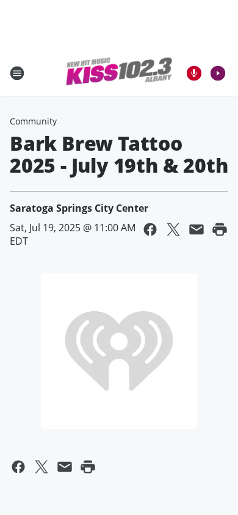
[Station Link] (119, 73)
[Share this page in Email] (196, 229)
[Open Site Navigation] (17, 73)
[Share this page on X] (173, 229)
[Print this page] (219, 229)
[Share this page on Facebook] (150, 229)
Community (33, 121)
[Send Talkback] (194, 73)
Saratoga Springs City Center (79, 208)
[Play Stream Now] (218, 73)
